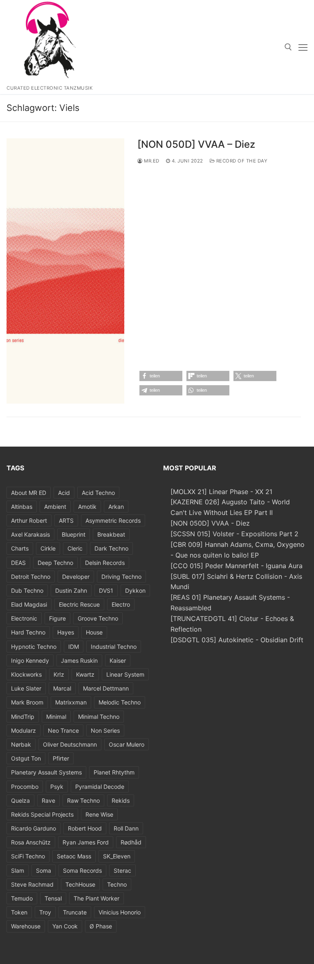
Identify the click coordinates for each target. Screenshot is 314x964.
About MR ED (28, 492)
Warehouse (25, 926)
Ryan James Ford (86, 842)
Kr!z (59, 674)
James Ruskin (79, 660)
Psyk (56, 786)
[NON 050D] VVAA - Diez (210, 523)
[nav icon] (302, 47)
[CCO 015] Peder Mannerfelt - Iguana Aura (236, 566)
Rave (48, 800)
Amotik (87, 506)
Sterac (122, 870)
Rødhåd (131, 842)
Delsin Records (105, 562)
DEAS (18, 562)
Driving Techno (121, 576)
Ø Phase (101, 926)
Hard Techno (28, 632)
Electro (121, 604)
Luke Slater (26, 688)
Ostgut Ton (26, 758)
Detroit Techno (30, 576)
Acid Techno (98, 492)
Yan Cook (65, 926)
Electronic (24, 618)
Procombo (24, 786)
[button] (160, 376)
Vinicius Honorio (120, 912)
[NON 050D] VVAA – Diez (196, 144)
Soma (43, 870)
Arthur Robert (29, 520)
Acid (64, 492)
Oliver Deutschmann (70, 744)
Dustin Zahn (71, 590)
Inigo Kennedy (30, 660)
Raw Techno (83, 800)
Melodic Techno (120, 702)
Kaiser (118, 660)
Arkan (116, 506)
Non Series (105, 730)
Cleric (75, 548)
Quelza (20, 800)
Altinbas (21, 506)
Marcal (62, 688)
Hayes (65, 632)
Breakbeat (111, 534)
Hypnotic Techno (33, 646)
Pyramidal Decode (99, 786)
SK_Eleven (116, 856)
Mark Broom (27, 702)
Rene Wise (99, 814)
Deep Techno (55, 562)
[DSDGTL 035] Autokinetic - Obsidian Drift (236, 640)
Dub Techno (27, 590)
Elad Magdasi (29, 604)
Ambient (55, 506)
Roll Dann (126, 828)
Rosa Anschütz (31, 842)
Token (19, 912)
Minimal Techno (98, 716)
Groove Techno (98, 618)
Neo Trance (63, 730)
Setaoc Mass (74, 856)
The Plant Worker (96, 898)
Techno (117, 884)
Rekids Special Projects (42, 814)
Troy (45, 912)
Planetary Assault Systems (46, 772)
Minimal (56, 716)
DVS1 (106, 590)
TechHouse (80, 884)
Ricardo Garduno (33, 828)
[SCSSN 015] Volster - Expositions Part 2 (234, 534)
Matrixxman (71, 702)
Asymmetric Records (113, 520)
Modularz (23, 730)
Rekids (121, 800)
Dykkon (135, 590)
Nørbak (21, 744)
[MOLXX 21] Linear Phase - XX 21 (221, 492)
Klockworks (26, 674)
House (94, 632)
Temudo (22, 898)
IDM (73, 646)
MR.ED (151, 161)
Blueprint (73, 534)
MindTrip (22, 716)
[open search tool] (288, 47)
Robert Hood (85, 828)
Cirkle (48, 548)
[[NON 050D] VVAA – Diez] (65, 271)
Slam (17, 870)
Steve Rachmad (32, 884)
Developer (76, 576)
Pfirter (61, 758)
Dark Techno (111, 548)
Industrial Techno (114, 646)
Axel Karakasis (30, 534)
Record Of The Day (241, 161)
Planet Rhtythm (114, 772)
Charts (20, 548)
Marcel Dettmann (106, 688)
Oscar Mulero (126, 744)
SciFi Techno (28, 856)
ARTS (66, 520)
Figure (57, 618)
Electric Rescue (79, 604)
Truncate (75, 912)
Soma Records (82, 870)
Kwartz (85, 674)
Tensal (53, 898)
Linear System (125, 674)
